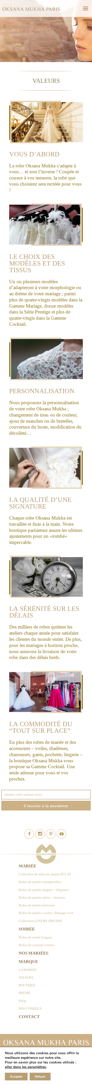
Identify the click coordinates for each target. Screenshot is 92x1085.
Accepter (16, 1076)
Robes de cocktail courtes (36, 945)
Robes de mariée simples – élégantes (44, 890)
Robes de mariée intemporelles (40, 882)
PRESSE (24, 993)
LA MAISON (27, 970)
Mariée (27, 866)
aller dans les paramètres (25, 1067)
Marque (28, 961)
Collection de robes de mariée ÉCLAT (45, 874)
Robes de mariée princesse (37, 905)
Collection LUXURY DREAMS (40, 921)
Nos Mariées (33, 953)
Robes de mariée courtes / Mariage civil (46, 913)
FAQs (22, 1001)
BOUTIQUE (27, 985)
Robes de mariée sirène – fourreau (42, 897)
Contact (29, 1016)
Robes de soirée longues (35, 937)
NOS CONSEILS (30, 1008)
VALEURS (26, 977)
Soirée (27, 929)
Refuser (40, 1076)
